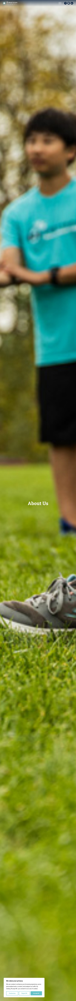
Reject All (24, 993)
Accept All (36, 993)
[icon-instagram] (68, 3)
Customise (12, 993)
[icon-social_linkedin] (72, 3)
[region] (24, 987)
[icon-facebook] (65, 3)
